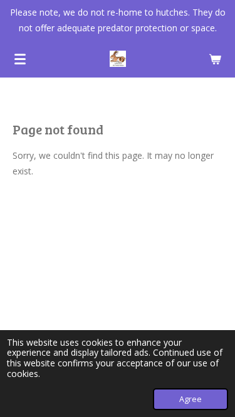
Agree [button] (190, 399)
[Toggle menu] (20, 58)
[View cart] (215, 58)
